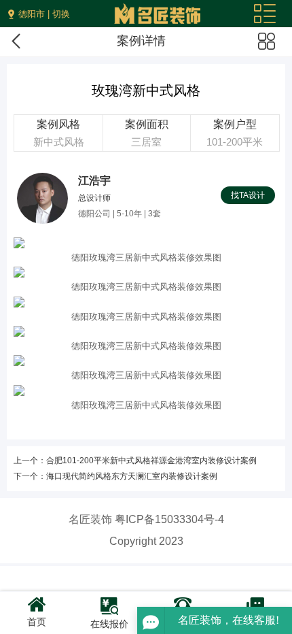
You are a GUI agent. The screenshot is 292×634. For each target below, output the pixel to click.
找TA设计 (248, 195)
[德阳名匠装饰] (157, 9)
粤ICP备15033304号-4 (169, 519)
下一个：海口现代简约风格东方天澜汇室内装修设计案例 (115, 476)
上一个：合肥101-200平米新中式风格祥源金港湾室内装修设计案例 (135, 460)
